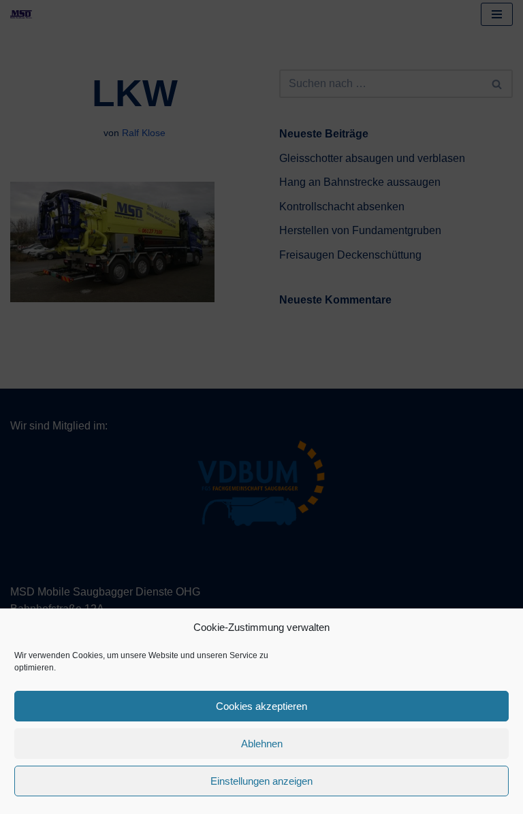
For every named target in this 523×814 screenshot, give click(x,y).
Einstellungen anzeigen (261, 781)
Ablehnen (262, 743)
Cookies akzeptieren (261, 706)
